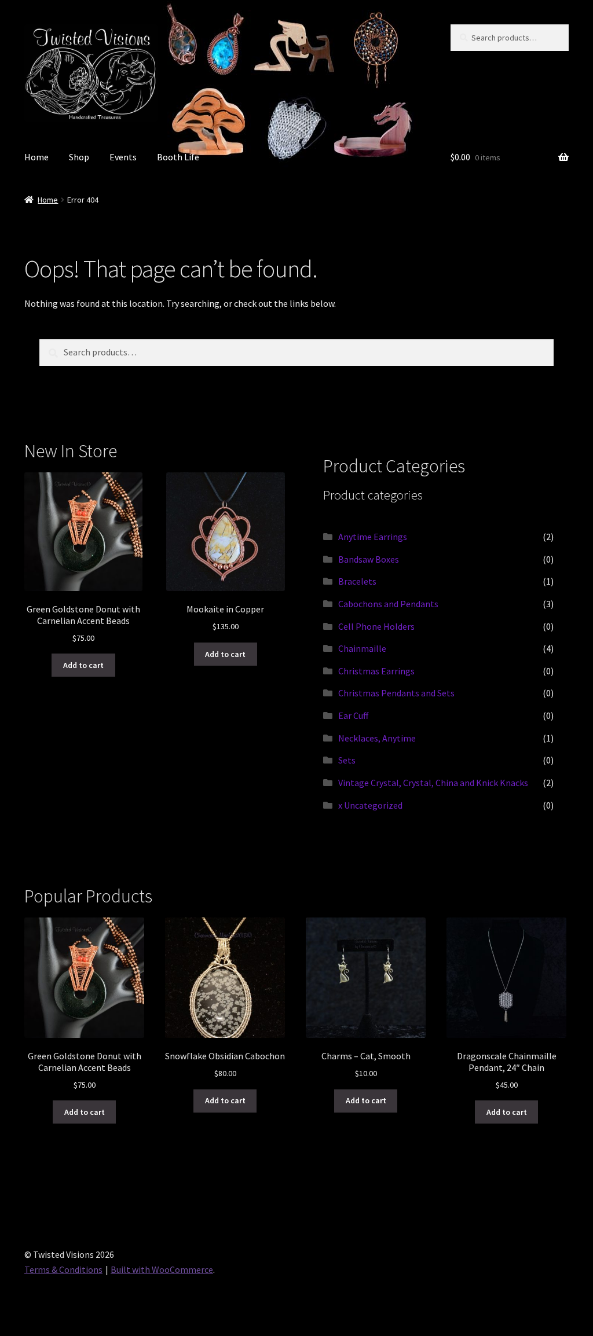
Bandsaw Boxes (368, 559)
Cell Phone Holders (376, 626)
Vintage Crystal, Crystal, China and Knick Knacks (433, 782)
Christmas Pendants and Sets (396, 693)
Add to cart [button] (83, 665)
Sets (347, 760)
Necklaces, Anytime (377, 738)
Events (123, 157)
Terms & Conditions (63, 1269)
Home (36, 157)
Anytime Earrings (372, 536)
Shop (79, 157)
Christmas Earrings (376, 671)
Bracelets (357, 581)
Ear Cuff (353, 715)
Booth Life (178, 157)
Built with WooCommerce (162, 1269)
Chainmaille (362, 648)
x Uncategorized (370, 805)
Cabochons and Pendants (388, 604)
